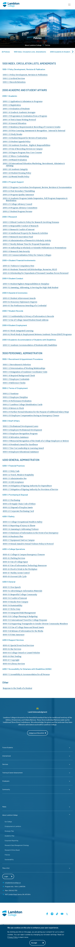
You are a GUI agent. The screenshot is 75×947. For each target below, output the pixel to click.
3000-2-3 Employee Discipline (15, 397)
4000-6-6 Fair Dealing (12, 656)
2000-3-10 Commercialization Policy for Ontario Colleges (27, 255)
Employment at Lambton (13, 826)
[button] (69, 4)
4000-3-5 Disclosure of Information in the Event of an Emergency (30, 532)
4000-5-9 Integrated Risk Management (19, 612)
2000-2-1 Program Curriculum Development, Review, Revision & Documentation (37, 187)
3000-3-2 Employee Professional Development (22, 429)
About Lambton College (33, 45)
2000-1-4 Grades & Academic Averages (19, 112)
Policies (7, 855)
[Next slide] (73, 51)
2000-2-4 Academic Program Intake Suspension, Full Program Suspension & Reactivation (35, 199)
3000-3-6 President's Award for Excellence (20, 444)
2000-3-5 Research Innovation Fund (18, 236)
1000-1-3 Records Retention (14, 82)
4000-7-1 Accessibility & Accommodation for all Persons (26, 674)
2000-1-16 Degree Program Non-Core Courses (22, 152)
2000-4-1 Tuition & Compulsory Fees (18, 265)
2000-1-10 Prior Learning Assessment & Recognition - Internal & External (34, 130)
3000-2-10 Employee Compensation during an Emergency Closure (31, 415)
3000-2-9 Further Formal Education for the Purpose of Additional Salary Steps (36, 411)
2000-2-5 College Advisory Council (17, 204)
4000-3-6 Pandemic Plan (13, 536)
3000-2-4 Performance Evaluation (17, 400)
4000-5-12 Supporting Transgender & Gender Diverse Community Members (35, 623)
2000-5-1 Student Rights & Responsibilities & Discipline (26, 283)
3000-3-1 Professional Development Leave (20, 426)
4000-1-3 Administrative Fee (15, 478)
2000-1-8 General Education (14, 123)
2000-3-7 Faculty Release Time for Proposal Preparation (26, 244)
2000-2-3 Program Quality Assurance (18, 194)
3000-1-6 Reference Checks (14, 382)
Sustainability (9, 859)
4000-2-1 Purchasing (11, 500)
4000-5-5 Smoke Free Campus (15, 601)
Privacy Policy (12, 937)
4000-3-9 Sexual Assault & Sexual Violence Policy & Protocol (28, 543)
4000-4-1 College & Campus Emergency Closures (24, 554)
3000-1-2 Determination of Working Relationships (24, 368)
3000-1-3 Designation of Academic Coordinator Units (25, 371)
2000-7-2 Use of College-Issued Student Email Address (25, 320)
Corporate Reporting (11, 840)
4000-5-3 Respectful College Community (20, 594)
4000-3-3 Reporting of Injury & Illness (19, 525)
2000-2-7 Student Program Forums (17, 211)
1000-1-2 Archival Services (14, 78)
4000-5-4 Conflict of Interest (15, 598)
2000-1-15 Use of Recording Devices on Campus (22, 148)
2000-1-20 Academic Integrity (15, 169)
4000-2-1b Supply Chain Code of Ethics (19, 503)
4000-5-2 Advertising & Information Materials (22, 590)
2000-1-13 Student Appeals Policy (16, 141)
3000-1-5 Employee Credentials (16, 379)
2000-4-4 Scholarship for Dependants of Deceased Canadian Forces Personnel (35, 273)
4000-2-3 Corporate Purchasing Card (18, 511)
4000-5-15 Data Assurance (13, 634)
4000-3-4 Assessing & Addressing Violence (21, 529)
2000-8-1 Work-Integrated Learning (18, 330)
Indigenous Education (36, 733)
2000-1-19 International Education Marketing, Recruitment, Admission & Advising (34, 164)
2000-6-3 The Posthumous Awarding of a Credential (24, 305)
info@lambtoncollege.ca (13, 882)
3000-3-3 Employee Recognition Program (20, 433)
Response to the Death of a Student (17, 688)
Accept (34, 943)
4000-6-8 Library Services (14, 663)
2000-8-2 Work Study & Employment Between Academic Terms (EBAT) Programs (37, 334)
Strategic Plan (9, 831)
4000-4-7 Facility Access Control (16, 572)
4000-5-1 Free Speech (12, 587)
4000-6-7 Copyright (11, 660)
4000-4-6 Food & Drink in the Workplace (20, 569)
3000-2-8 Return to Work (13, 408)
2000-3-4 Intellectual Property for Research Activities (25, 233)
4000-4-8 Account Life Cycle (15, 576)
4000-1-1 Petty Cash (11, 471)
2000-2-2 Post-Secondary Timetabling (19, 191)
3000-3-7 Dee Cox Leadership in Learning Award (23, 448)
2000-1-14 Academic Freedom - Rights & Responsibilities (26, 145)
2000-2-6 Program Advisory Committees (20, 207)
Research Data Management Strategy (17, 845)
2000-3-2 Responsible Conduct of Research (20, 225)
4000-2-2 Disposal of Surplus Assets (18, 507)
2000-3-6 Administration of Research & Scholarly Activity (27, 240)
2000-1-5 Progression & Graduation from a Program (25, 116)
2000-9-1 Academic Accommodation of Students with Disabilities (30, 345)
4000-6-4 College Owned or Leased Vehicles (21, 652)
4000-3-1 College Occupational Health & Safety (22, 521)
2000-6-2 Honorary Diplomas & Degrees (20, 301)
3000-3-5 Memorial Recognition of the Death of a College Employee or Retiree (36, 440)
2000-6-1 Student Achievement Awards (19, 298)
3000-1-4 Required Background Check (19, 375)
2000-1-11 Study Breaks (12, 134)
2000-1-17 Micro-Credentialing (16, 156)
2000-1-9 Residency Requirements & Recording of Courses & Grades (31, 127)
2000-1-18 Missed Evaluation (15, 159)
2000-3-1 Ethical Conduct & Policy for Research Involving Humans (31, 222)
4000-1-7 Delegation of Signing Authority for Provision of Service (30, 489)
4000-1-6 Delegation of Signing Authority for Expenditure (27, 485)
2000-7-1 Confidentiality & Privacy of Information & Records (28, 316)
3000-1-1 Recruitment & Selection (17, 364)
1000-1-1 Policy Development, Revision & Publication (25, 74)
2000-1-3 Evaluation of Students (16, 108)
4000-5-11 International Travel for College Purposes (25, 620)
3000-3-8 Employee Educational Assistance (21, 451)
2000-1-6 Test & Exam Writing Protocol (19, 119)
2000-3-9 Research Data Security (16, 251)
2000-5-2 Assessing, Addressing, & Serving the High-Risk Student (30, 287)
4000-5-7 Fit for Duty (11, 609)
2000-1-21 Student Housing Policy (17, 173)
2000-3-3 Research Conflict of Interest (18, 229)
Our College (8, 821)
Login (6, 876)
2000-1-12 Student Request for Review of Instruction (25, 137)
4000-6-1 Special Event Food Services (18, 645)
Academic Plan (9, 836)
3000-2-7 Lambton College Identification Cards (22, 404)
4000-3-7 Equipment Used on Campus (18, 540)
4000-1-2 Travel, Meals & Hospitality (18, 474)
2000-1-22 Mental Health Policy (16, 176)
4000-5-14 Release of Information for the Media (23, 631)
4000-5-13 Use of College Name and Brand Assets (23, 627)
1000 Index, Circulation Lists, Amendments (30, 52)
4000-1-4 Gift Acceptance (13, 482)
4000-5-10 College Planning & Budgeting (20, 616)
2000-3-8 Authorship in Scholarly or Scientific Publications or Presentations (34, 247)
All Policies (6, 52)
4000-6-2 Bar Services (12, 649)
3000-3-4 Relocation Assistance (16, 437)
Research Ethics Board (12, 850)
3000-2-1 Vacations (10, 393)
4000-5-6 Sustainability (12, 605)
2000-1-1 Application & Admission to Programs (22, 101)
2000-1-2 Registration (12, 105)
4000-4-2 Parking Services (14, 558)
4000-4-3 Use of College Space (15, 561)
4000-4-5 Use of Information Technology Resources (25, 565)
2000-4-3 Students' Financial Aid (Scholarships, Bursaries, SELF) (30, 269)
